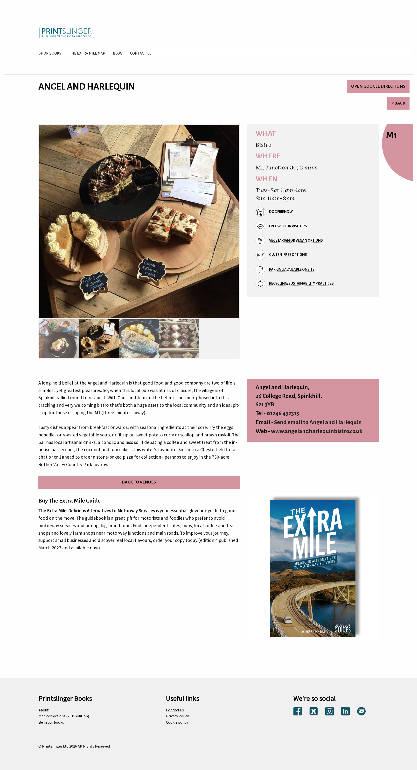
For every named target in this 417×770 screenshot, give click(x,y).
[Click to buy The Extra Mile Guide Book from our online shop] (313, 567)
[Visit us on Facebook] (297, 710)
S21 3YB (265, 404)
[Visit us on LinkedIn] (345, 710)
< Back (398, 103)
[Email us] (361, 710)
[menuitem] (50, 53)
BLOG (117, 53)
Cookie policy (177, 722)
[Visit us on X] (313, 710)
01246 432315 (283, 413)
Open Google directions (378, 86)
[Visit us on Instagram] (329, 710)
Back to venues (139, 482)
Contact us (175, 709)
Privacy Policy (177, 716)
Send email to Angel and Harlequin (318, 422)
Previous (33, 223)
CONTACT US (141, 53)
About (44, 709)
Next (245, 223)
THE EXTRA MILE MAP (87, 53)
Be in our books (51, 722)
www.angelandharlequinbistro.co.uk (316, 431)
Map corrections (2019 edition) (64, 716)
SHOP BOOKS (50, 53)
